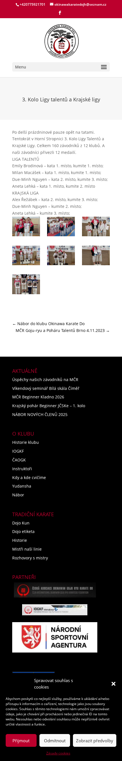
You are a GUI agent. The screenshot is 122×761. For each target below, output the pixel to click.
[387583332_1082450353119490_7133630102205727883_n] (61, 227)
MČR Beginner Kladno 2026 (38, 397)
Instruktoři (22, 468)
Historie (19, 540)
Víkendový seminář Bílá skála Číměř (45, 388)
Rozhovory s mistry (30, 558)
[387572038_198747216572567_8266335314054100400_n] (61, 256)
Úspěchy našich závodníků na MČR (45, 379)
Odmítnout (55, 740)
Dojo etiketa (23, 531)
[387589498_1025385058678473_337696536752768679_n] (96, 227)
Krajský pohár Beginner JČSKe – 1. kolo (48, 405)
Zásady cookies (58, 753)
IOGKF (18, 451)
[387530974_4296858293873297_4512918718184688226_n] (26, 285)
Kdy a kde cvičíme (29, 477)
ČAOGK (19, 460)
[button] (113, 684)
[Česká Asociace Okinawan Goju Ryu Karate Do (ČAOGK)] (54, 589)
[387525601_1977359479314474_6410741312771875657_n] (96, 256)
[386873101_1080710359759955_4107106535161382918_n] (26, 256)
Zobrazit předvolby (94, 740)
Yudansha (21, 486)
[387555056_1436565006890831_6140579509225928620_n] (26, 227)
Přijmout (21, 740)
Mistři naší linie (27, 549)
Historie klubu (25, 442)
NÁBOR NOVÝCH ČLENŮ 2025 (40, 414)
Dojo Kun (21, 523)
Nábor (18, 494)
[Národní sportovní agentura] (54, 637)
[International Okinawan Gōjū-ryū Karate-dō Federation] (54, 609)
